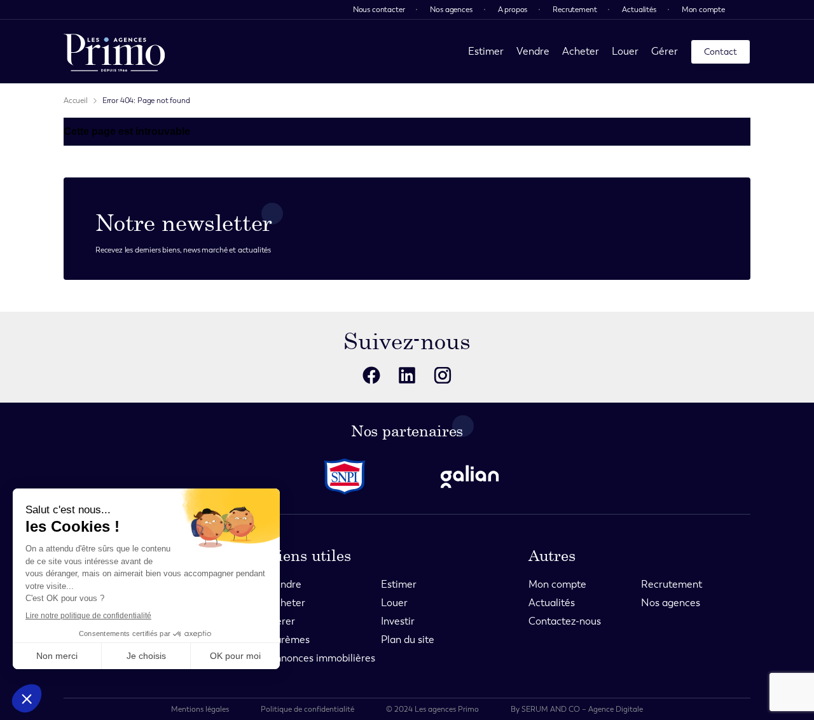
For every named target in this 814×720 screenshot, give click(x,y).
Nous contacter (379, 9)
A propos (513, 9)
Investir (398, 621)
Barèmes (289, 639)
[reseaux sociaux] (371, 375)
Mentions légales (200, 709)
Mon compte (703, 9)
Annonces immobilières (321, 658)
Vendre (532, 51)
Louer (625, 51)
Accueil (76, 100)
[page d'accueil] (114, 51)
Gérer (664, 51)
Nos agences (451, 9)
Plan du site (407, 639)
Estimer (486, 51)
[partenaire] (345, 477)
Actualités (639, 9)
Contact (720, 51)
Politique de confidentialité (307, 709)
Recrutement (575, 9)
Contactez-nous (564, 621)
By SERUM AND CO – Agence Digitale (577, 709)
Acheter (580, 51)
